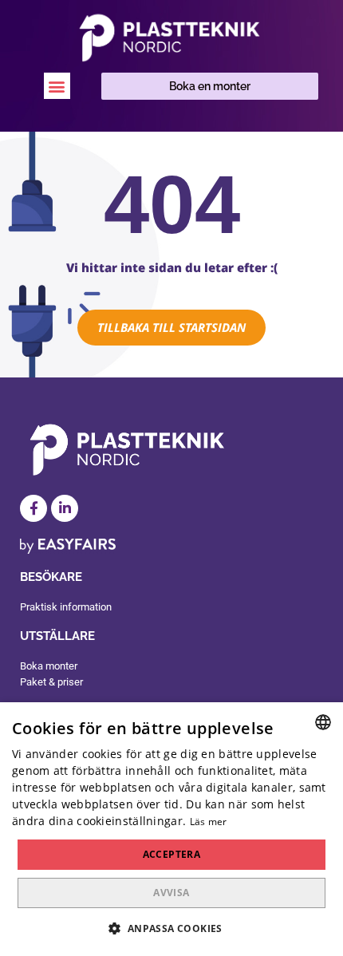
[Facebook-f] (33, 508)
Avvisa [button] (171, 892)
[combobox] (323, 722)
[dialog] (171, 829)
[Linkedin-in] (64, 508)
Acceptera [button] (172, 854)
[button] (57, 86)
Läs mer (208, 821)
